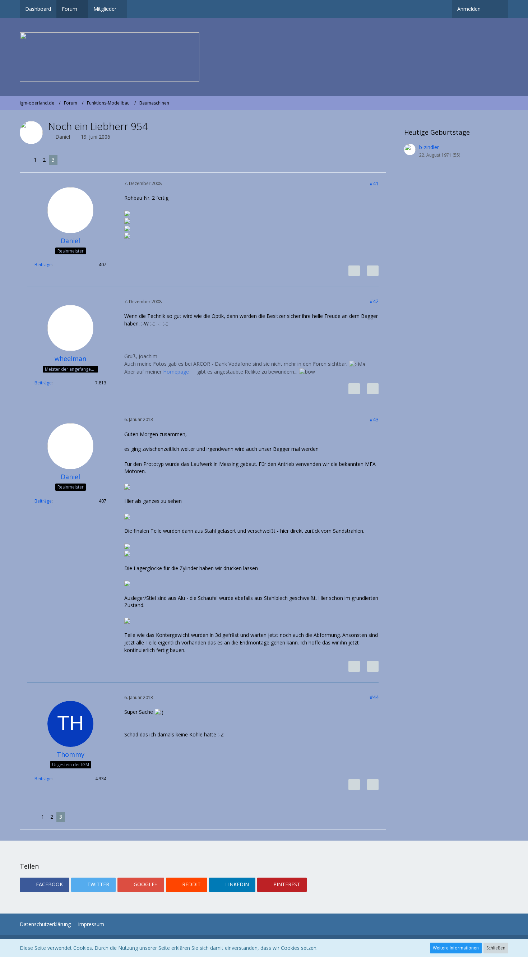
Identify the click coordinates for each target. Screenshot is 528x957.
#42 (374, 301)
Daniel (62, 136)
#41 (374, 183)
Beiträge (43, 265)
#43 (374, 419)
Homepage (176, 371)
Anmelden (469, 8)
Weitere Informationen (456, 948)
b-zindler (429, 147)
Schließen (495, 948)
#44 (374, 697)
